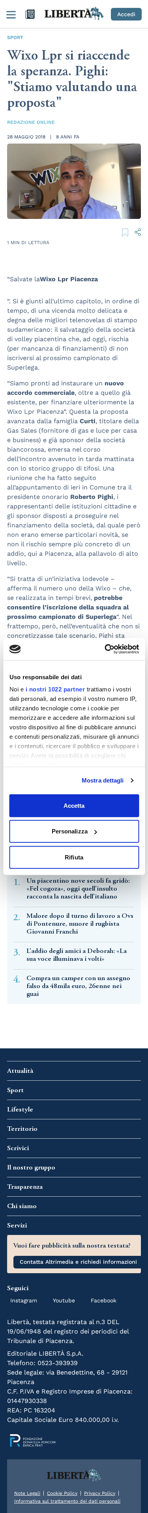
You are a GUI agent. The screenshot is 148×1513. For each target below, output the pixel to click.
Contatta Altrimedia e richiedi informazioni (78, 1262)
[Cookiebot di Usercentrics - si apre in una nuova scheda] (105, 649)
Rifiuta (74, 857)
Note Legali (27, 1493)
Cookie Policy (62, 1493)
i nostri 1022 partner (55, 689)
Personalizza (70, 831)
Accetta (74, 805)
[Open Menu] (11, 14)
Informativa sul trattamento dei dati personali (67, 1501)
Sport (15, 37)
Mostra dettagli (103, 780)
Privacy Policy (99, 1493)
